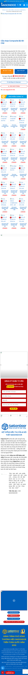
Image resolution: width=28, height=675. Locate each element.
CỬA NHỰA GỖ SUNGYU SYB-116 (23, 110)
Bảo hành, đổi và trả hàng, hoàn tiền (11, 662)
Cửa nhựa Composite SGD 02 (4, 126)
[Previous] (1, 365)
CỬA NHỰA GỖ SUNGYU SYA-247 (5, 110)
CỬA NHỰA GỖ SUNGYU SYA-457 (5, 225)
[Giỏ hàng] (24, 5)
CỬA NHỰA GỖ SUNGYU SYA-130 (5, 175)
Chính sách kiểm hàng (15, 660)
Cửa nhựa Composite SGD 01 (13, 175)
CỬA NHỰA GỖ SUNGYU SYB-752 (14, 110)
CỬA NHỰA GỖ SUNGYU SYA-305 (23, 225)
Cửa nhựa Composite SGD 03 (13, 126)
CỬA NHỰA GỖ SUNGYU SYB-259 (23, 126)
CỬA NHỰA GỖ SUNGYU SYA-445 (23, 192)
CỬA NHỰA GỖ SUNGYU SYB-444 (5, 208)
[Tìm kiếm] (17, 5)
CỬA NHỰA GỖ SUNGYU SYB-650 (23, 142)
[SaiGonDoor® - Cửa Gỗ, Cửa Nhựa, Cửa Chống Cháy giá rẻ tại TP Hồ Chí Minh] (8, 5)
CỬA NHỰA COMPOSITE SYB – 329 (14, 208)
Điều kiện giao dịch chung (11, 658)
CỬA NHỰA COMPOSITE (20, 10)
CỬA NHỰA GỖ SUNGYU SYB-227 (14, 192)
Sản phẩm (11, 10)
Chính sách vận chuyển (16, 664)
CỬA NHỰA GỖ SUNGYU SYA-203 (14, 142)
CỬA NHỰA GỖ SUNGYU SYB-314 (14, 225)
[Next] (27, 365)
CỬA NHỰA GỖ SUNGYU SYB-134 (14, 159)
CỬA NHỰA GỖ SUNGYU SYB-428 (5, 159)
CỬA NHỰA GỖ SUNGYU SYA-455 (23, 159)
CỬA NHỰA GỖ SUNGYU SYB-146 (5, 192)
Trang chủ (5, 10)
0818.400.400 (10, 673)
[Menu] (27, 5)
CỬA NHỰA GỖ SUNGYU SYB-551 (23, 175)
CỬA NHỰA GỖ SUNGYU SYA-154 (5, 142)
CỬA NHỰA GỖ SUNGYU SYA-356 (23, 208)
